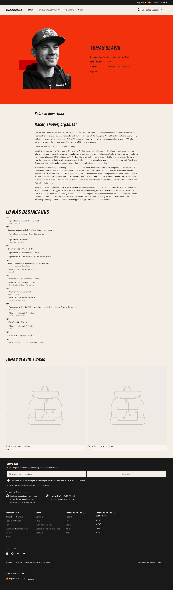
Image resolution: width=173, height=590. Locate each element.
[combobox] (151, 10)
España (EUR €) (158, 2)
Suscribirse (126, 474)
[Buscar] (138, 9)
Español (140, 2)
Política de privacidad (146, 562)
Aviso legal (162, 562)
